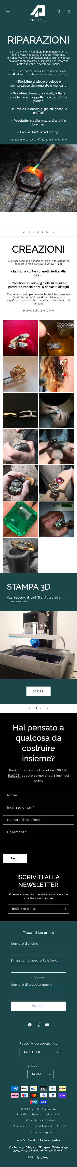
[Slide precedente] (23, 232)
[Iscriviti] (64, 909)
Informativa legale (40, 1132)
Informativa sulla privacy (40, 1120)
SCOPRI (38, 691)
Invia (15, 858)
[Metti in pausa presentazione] (72, 708)
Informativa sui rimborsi (45, 1114)
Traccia (38, 1006)
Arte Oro (36, 1109)
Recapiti (62, 1126)
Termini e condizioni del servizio (33, 1126)
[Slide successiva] (53, 232)
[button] (8, 11)
